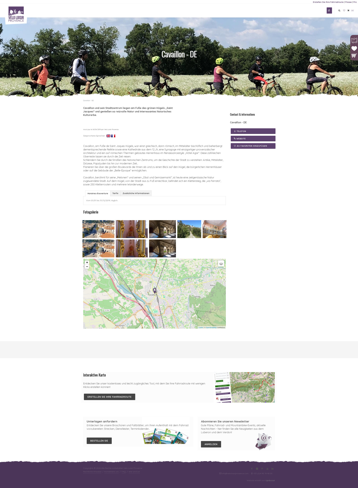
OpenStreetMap (211, 327)
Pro (355, 2)
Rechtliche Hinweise (92, 471)
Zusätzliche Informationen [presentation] (136, 193)
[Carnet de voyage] (344, 10)
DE (352, 10)
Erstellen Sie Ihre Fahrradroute (328, 2)
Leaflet (200, 327)
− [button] (87, 266)
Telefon (241, 131)
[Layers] (221, 263)
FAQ (124, 471)
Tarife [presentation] (115, 193)
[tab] (97, 193)
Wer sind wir (134, 471)
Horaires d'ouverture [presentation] (98, 193)
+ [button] (87, 262)
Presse (348, 2)
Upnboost (270, 480)
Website (241, 138)
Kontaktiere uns (111, 471)
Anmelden (211, 444)
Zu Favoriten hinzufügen (252, 146)
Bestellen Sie (99, 440)
